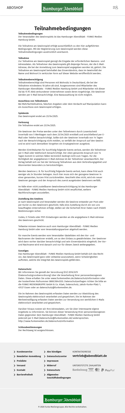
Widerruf (51, 365)
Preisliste (21, 360)
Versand (21, 365)
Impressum (53, 360)
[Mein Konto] (115, 9)
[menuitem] (112, 8)
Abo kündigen (54, 351)
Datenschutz (53, 370)
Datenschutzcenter (57, 356)
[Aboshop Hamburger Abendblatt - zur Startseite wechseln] (62, 7)
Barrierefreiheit (25, 374)
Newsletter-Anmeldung (29, 356)
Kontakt (21, 370)
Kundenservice (24, 351)
